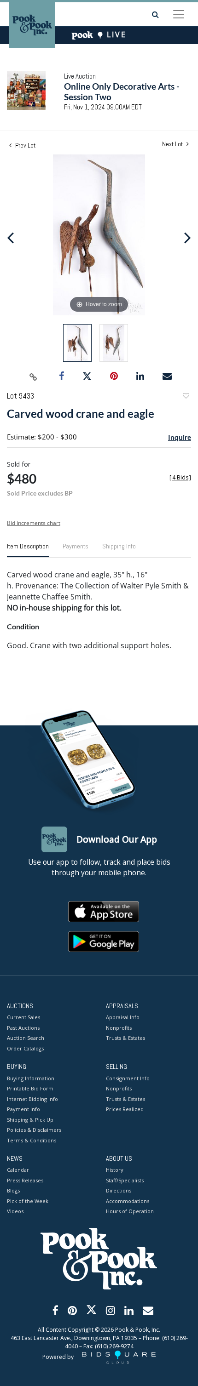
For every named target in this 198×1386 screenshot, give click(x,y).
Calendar (18, 1169)
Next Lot (173, 144)
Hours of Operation (130, 1211)
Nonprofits (119, 1027)
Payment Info (23, 1109)
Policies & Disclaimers (34, 1129)
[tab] (28, 549)
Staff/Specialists (125, 1180)
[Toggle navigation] (178, 14)
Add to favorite (185, 397)
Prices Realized (125, 1109)
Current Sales (23, 1017)
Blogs (13, 1190)
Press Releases (25, 1180)
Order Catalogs (25, 1048)
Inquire (179, 437)
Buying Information (30, 1078)
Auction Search (25, 1037)
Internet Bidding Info (32, 1098)
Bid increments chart (33, 523)
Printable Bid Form (30, 1088)
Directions (118, 1190)
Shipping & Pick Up (30, 1119)
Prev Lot (24, 145)
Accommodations (127, 1201)
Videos (15, 1211)
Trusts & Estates (125, 1037)
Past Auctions (23, 1027)
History (114, 1169)
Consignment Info (128, 1078)
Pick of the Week (27, 1201)
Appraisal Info (123, 1017)
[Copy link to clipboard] (33, 376)
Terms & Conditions (31, 1140)
